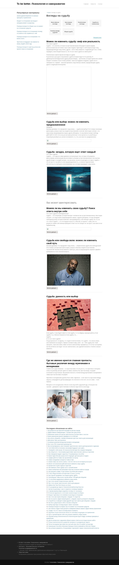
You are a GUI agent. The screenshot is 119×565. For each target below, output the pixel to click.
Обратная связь (23, 552)
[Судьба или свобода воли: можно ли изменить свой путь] (74, 270)
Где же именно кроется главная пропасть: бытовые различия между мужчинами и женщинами (69, 363)
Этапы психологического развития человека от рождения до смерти (69, 522)
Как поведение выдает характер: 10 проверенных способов (66, 454)
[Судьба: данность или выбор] (74, 314)
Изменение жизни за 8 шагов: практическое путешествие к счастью (68, 434)
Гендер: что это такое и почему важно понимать (63, 510)
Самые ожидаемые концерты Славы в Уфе (61, 460)
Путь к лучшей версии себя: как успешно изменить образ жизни (67, 514)
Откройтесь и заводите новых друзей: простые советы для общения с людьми (71, 501)
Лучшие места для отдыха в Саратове (59, 465)
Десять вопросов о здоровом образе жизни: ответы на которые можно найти (71, 520)
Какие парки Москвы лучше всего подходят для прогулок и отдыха (68, 456)
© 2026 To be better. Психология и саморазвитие (33, 542)
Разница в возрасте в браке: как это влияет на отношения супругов (68, 506)
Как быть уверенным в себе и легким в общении (62, 503)
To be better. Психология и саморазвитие (41, 3)
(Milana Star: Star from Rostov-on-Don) (59, 485)
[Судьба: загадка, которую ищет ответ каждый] (74, 179)
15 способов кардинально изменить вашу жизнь (62, 479)
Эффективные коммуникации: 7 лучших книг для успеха (64, 432)
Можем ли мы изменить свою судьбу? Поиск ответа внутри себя (70, 210)
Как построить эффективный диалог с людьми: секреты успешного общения (71, 499)
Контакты (22, 546)
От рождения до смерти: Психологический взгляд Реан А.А (65, 487)
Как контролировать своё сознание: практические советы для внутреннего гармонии (73, 446)
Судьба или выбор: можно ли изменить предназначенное (67, 123)
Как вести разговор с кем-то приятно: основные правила (65, 489)
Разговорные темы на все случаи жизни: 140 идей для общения (67, 477)
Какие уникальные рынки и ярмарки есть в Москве (63, 436)
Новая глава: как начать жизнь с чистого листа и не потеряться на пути (70, 462)
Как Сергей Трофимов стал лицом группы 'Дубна (62, 475)
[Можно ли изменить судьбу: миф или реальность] (74, 89)
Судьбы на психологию (95, 23)
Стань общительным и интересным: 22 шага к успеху (64, 473)
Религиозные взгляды (82, 23)
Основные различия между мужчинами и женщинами (63, 442)
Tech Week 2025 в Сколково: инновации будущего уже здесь (66, 448)
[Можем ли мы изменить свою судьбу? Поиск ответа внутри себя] (74, 229)
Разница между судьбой (55, 31)
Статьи (100, 4)
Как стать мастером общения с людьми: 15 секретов (64, 497)
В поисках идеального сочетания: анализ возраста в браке (66, 493)
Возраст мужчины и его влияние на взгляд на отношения (65, 495)
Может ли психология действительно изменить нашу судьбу (66, 464)
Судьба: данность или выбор (62, 296)
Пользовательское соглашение (35, 546)
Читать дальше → (52, 113)
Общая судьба (68, 31)
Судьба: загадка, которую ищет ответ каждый (71, 151)
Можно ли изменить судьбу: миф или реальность (73, 41)
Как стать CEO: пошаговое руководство (60, 444)
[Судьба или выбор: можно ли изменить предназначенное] (74, 140)
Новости (93, 4)
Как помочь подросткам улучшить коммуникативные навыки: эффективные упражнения (74, 508)
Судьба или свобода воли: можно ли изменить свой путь (71, 242)
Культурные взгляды (68, 23)
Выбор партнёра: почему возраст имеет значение (63, 505)
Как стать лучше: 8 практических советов (60, 481)
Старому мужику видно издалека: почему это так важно (65, 491)
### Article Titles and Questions (57, 440)
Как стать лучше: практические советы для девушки (63, 483)
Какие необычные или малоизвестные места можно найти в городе (68, 469)
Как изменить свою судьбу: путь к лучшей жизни (62, 467)
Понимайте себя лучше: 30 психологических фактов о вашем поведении (70, 450)
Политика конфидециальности (28, 548)
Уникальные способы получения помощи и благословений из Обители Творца (71, 526)
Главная (86, 4)
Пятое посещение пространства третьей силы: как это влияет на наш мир (70, 524)
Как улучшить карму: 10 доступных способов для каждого (65, 471)
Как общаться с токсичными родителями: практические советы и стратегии (71, 452)
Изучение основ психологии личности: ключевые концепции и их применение (71, 512)
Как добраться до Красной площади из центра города (64, 430)
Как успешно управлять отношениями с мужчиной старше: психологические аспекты (73, 528)
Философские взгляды (55, 23)
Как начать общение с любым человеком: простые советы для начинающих (70, 438)
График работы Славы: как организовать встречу (63, 458)
